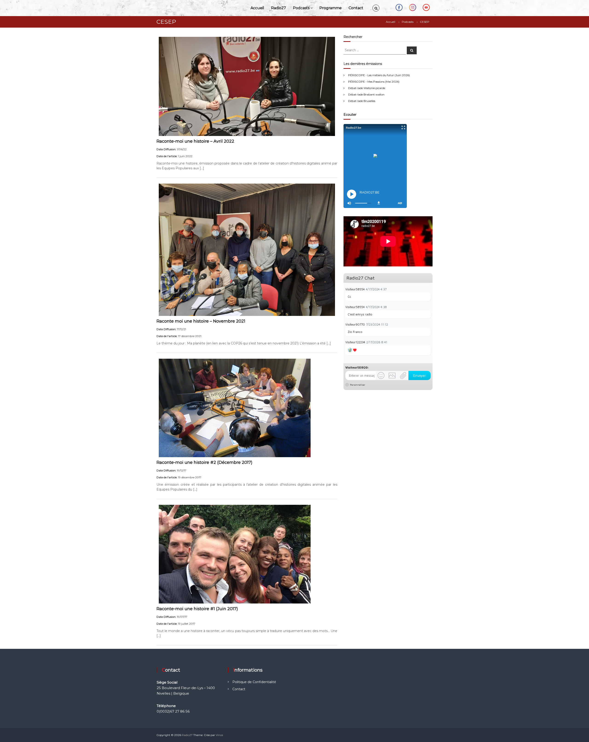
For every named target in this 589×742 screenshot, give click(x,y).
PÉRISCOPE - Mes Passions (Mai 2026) (373, 81)
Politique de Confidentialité (254, 682)
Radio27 (278, 8)
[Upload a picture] (392, 375)
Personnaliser (357, 384)
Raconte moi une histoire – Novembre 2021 (200, 321)
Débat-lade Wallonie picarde (366, 88)
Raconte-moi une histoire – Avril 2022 (195, 141)
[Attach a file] (403, 375)
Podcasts (301, 8)
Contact (356, 8)
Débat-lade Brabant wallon (366, 94)
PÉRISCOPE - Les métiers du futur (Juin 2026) (379, 75)
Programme (330, 8)
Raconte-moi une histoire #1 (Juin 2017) (197, 608)
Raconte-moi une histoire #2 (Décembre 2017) (204, 462)
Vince (219, 735)
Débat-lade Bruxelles (361, 101)
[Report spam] (428, 289)
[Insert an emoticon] (381, 375)
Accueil (257, 8)
